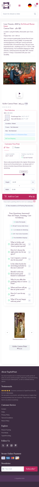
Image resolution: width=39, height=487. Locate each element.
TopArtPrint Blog (6, 436)
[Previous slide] (7, 332)
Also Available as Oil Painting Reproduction (20, 206)
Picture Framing (6, 430)
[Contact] (34, 201)
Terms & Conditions (7, 418)
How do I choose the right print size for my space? (18, 252)
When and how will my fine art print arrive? (19, 288)
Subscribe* (30, 469)
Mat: (10, 131)
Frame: (11, 127)
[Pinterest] (15, 445)
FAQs (3, 412)
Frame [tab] (17, 148)
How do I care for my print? (18, 294)
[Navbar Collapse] (19, 5)
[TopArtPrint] (6, 5)
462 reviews (10, 393)
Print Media (4, 433)
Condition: (10, 123)
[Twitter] (3, 445)
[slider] (24, 174)
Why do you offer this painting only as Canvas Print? (19, 281)
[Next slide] (31, 332)
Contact (3, 409)
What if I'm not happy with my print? (18, 300)
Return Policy (5, 421)
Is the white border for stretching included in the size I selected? (18, 266)
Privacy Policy (5, 415)
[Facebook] (7, 445)
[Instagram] (11, 445)
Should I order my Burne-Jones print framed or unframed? (18, 274)
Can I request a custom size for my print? (19, 259)
